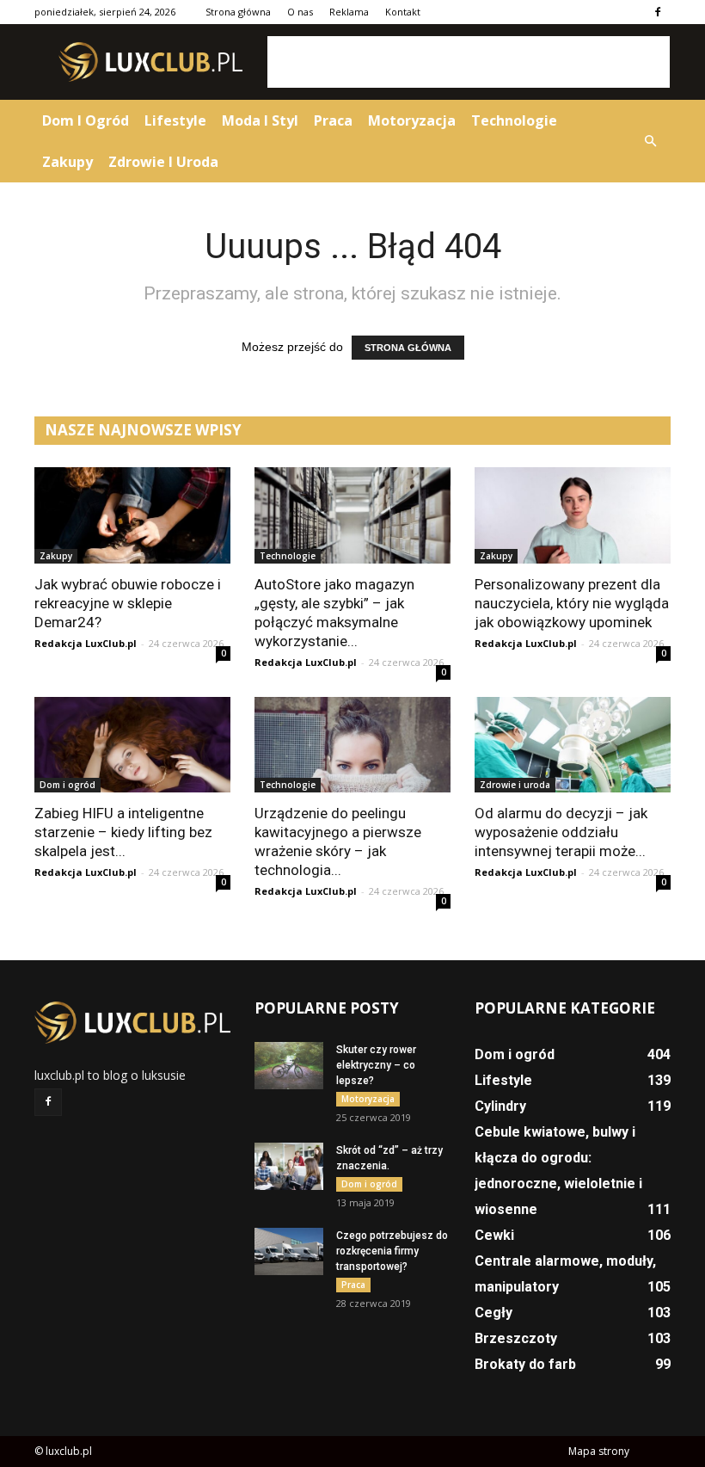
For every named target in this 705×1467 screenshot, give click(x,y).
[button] (650, 141)
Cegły (493, 1312)
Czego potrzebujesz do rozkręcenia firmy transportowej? (392, 1251)
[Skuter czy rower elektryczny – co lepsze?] (288, 1065)
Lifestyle (175, 120)
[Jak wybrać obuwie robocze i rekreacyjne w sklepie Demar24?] (132, 515)
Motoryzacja (412, 120)
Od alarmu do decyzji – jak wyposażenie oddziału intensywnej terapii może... (561, 832)
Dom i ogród (85, 120)
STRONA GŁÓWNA (408, 347)
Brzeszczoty (516, 1338)
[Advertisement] (468, 62)
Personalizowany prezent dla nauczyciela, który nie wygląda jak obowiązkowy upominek (572, 603)
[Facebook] (658, 12)
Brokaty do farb (525, 1364)
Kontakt (402, 11)
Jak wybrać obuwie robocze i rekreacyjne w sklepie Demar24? (127, 603)
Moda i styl (260, 120)
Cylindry (500, 1106)
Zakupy (67, 161)
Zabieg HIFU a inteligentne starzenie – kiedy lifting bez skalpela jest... (123, 832)
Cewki (494, 1235)
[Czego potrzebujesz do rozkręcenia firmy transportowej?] (288, 1251)
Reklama (349, 11)
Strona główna (238, 11)
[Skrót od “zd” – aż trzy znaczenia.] (288, 1166)
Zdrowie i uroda (163, 161)
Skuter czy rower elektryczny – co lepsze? (376, 1065)
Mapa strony (598, 1451)
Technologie (514, 120)
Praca (333, 120)
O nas (300, 11)
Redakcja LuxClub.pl (85, 643)
